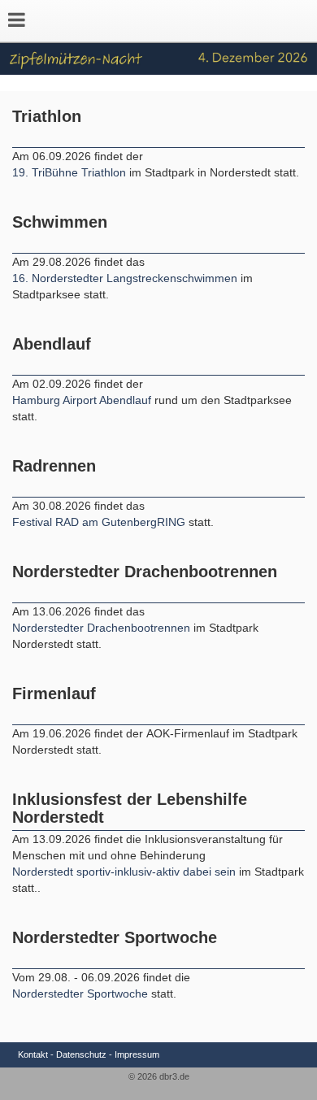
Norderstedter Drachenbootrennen (102, 627)
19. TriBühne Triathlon (69, 172)
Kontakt (33, 1054)
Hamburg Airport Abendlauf (83, 400)
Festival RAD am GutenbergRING (100, 521)
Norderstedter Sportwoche (80, 993)
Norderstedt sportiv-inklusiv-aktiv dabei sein (125, 871)
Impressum (137, 1054)
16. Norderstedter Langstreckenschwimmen (124, 278)
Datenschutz (81, 1054)
